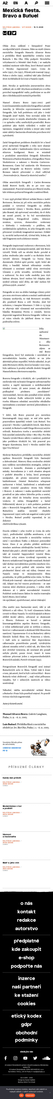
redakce (26, 920)
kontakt (27, 912)
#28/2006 (8, 784)
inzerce (26, 979)
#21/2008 (8, 869)
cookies (26, 1004)
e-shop (26, 958)
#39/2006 (8, 843)
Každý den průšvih (12, 778)
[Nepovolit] (50, 1092)
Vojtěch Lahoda (11, 27)
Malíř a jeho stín (11, 863)
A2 (5, 3)
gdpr (26, 1025)
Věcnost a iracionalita (9, 835)
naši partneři (26, 987)
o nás (26, 903)
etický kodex (26, 1016)
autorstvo (26, 929)
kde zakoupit (26, 949)
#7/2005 (26, 27)
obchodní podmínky (26, 1036)
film (4, 29)
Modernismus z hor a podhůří (12, 807)
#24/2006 (8, 814)
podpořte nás (26, 966)
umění (5, 785)
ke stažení (26, 995)
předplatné (26, 941)
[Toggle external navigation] (47, 3)
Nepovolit (30, 1095)
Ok (21, 1095)
